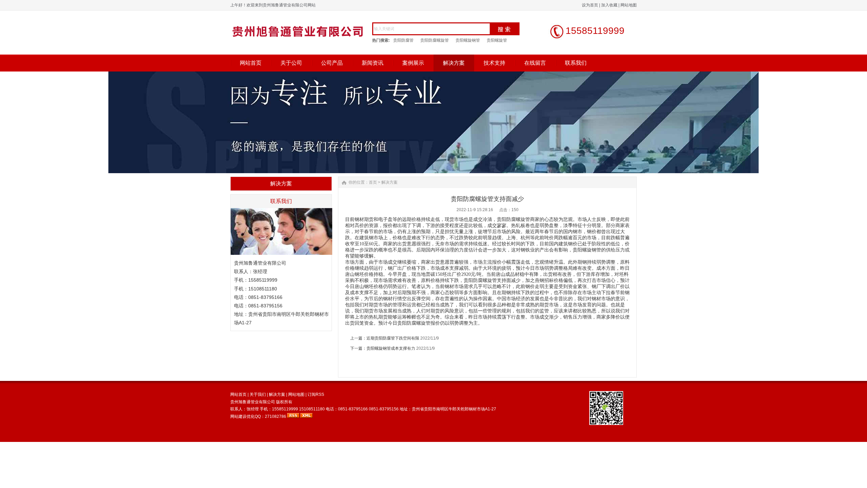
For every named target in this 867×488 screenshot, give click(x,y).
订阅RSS (316, 394)
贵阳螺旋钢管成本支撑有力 (390, 348)
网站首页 (250, 63)
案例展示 (413, 63)
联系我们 (576, 63)
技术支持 (494, 63)
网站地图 (628, 5)
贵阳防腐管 (403, 40)
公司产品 (332, 63)
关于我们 (258, 394)
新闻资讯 (372, 63)
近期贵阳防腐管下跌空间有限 (392, 338)
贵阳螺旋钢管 (468, 40)
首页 (373, 182)
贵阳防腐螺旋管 (434, 40)
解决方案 (454, 63)
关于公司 (291, 63)
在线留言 (535, 63)
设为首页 (590, 5)
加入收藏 (609, 5)
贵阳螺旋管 (497, 40)
